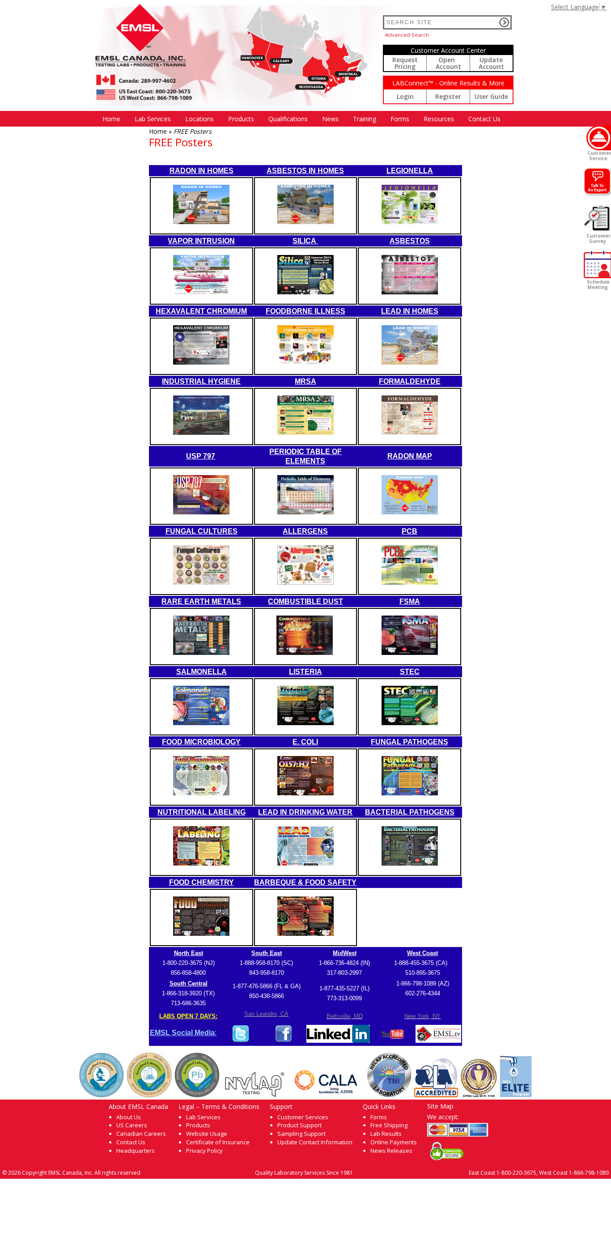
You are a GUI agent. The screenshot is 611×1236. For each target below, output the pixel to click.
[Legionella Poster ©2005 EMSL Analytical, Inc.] (410, 221)
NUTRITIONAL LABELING (201, 812)
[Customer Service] (598, 137)
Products (241, 119)
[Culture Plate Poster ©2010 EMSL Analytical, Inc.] (201, 582)
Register (448, 96)
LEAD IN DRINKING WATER (305, 812)
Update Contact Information (314, 1142)
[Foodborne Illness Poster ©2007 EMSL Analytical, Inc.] (305, 362)
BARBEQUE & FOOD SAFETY (305, 882)
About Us (128, 1117)
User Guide (491, 96)
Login (405, 96)
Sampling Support (301, 1134)
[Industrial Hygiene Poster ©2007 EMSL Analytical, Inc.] (201, 432)
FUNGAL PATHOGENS (409, 742)
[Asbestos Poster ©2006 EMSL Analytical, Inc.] (410, 292)
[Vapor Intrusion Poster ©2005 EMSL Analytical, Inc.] (201, 292)
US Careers (131, 1125)
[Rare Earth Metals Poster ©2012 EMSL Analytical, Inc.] (201, 652)
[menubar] (301, 119)
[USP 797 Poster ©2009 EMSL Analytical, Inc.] (201, 512)
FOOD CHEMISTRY (201, 882)
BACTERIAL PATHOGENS (409, 812)
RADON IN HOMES (201, 170)
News (330, 119)
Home (111, 119)
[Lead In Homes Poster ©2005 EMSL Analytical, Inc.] (410, 362)
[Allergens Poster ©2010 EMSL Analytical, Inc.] (305, 582)
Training (364, 119)
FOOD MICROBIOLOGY (201, 742)
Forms (399, 119)
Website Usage (206, 1134)
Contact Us (484, 119)
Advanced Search (407, 34)
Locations (199, 119)
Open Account (448, 63)
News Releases (391, 1151)
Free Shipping (388, 1125)
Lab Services (203, 1117)
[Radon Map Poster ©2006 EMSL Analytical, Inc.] (410, 512)
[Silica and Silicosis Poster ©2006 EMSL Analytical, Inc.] (305, 292)
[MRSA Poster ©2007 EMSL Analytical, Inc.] (305, 432)
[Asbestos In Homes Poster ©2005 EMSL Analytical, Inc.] (305, 221)
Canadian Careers (141, 1134)
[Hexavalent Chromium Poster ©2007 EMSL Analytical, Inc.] (201, 362)
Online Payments (393, 1142)
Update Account (491, 63)
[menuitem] (111, 119)
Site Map (440, 1105)
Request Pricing (405, 63)
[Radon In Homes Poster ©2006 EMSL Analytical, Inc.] (201, 221)
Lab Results (386, 1134)
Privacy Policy (204, 1151)
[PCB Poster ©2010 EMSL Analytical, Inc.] (410, 582)
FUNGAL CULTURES (201, 531)
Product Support (299, 1125)
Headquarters (135, 1151)
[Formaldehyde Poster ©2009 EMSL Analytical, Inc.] (410, 432)
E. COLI (305, 742)
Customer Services (302, 1117)
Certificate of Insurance (218, 1142)
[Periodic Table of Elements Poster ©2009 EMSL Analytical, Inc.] (305, 512)
